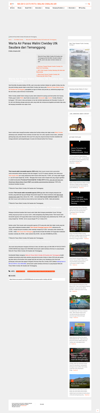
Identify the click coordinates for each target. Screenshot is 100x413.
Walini (21, 98)
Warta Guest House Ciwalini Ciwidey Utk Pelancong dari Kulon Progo (47, 75)
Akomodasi (38, 8)
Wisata (19, 8)
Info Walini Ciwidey (18, 39)
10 (72, 381)
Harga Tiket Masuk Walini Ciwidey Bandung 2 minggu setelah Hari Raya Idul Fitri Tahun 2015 (79, 225)
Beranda (42, 404)
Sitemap (47, 8)
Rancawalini (42, 98)
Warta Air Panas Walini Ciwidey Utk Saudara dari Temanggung (41, 39)
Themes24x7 (24, 405)
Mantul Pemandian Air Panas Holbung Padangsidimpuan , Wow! (79, 150)
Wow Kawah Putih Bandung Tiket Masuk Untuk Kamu (78, 278)
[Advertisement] (50, 23)
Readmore (78, 163)
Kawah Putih (28, 8)
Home (13, 8)
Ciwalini (50, 98)
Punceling (82, 8)
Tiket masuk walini (14, 175)
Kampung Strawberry (58, 8)
